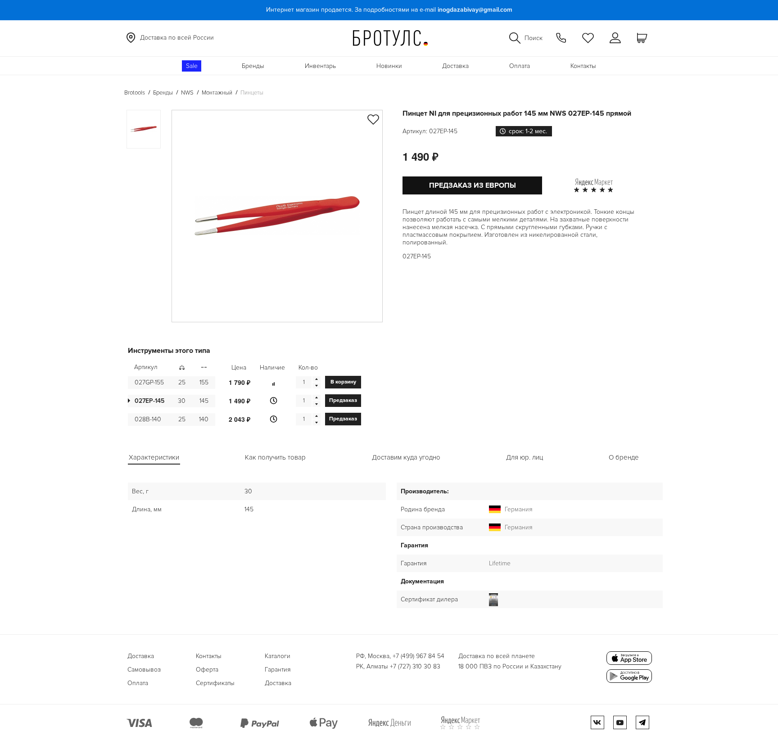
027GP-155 (149, 382)
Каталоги (277, 656)
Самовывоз (144, 669)
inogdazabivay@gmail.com (475, 10)
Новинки (389, 66)
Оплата (519, 66)
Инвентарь (320, 66)
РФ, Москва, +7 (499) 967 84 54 (400, 656)
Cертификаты (215, 683)
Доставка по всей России (177, 37)
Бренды (253, 66)
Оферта (207, 669)
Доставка (455, 66)
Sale (192, 66)
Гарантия (278, 669)
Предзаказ (343, 400)
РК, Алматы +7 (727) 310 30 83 (398, 666)
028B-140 (148, 419)
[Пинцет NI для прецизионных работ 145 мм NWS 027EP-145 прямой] (277, 216)
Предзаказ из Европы (472, 185)
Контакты (583, 66)
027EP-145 (149, 401)
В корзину (343, 382)
